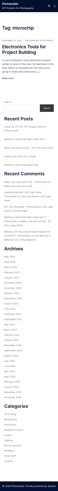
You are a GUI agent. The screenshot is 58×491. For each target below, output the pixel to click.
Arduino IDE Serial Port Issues (20, 156)
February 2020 (12, 381)
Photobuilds (10, 4)
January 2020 (11, 386)
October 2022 (11, 293)
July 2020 (9, 360)
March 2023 (10, 267)
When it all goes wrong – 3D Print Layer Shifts (28, 147)
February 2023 (12, 272)
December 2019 (12, 392)
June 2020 (10, 366)
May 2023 (9, 256)
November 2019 (12, 397)
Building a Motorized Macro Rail (21, 164)
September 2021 (13, 319)
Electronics (46, 40)
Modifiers (9, 450)
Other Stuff (10, 455)
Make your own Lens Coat (18, 186)
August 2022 (11, 303)
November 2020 (13, 345)
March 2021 (10, 329)
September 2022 (13, 298)
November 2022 (13, 288)
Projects (8, 461)
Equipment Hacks (13, 429)
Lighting (8, 440)
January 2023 (11, 277)
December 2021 (12, 314)
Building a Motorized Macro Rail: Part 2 (25, 139)
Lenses (8, 435)
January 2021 (11, 340)
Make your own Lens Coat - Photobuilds (25, 182)
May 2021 (9, 324)
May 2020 (9, 371)
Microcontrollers (13, 445)
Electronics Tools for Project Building (24, 49)
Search (8, 101)
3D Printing (10, 414)
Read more (8, 78)
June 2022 (10, 308)
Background (32, 40)
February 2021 (11, 335)
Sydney (52, 486)
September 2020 (13, 350)
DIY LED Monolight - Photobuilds (22, 206)
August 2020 (11, 355)
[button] (49, 6)
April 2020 (9, 376)
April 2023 (9, 261)
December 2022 (13, 282)
